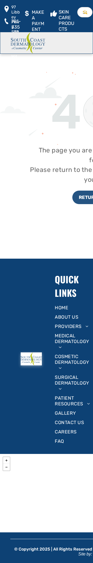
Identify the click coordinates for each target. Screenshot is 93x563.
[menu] (85, 10)
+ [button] (6, 460)
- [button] (6, 467)
